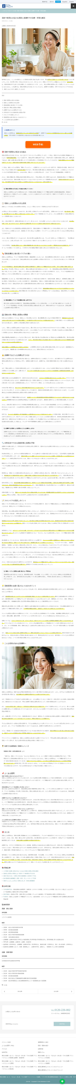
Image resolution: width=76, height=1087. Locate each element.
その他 (14, 10)
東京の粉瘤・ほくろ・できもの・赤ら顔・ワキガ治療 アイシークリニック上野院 (19, 1062)
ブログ (9, 10)
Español (64, 1)
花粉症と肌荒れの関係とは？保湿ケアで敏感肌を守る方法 (19, 873)
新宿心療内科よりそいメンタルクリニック (50, 1066)
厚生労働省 (6, 894)
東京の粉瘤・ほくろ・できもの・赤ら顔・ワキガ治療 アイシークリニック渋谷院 (55, 1057)
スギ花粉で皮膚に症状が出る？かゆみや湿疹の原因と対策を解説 (20, 871)
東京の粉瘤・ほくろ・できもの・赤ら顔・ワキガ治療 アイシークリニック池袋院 (55, 1062)
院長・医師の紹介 (43, 1045)
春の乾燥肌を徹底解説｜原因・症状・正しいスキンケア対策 (19, 878)
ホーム (5, 10)
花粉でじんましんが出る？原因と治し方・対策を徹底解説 (19, 880)
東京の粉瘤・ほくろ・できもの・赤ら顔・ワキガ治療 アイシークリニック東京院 (19, 1068)
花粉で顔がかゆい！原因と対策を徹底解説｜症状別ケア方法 (19, 876)
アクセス (4, 1049)
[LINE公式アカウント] (62, 1081)
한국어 (52, 1)
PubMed (5, 896)
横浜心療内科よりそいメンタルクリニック (50, 1070)
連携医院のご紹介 (43, 1042)
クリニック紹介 (6, 1042)
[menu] (73, 6)
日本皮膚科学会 (7, 889)
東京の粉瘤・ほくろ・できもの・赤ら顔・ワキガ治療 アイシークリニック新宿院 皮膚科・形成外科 (19, 1057)
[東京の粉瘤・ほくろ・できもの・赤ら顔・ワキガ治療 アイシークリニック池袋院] (7, 6)
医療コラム (41, 1052)
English (72, 1)
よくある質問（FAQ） (8, 1045)
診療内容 (40, 1049)
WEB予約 (38, 144)
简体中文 (44, 1)
